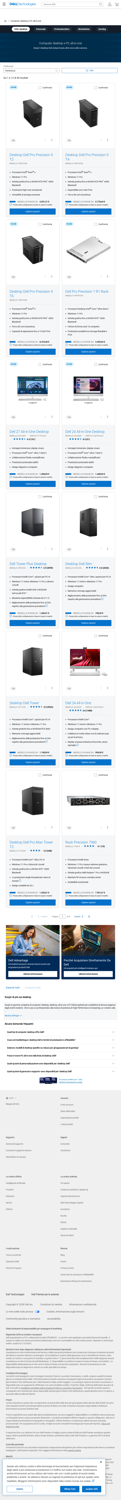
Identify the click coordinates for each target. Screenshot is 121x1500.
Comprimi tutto (33, 987)
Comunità (65, 1144)
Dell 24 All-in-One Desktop (85, 432)
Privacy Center (67, 1268)
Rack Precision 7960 (81, 842)
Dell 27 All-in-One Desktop (29, 432)
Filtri (91, 70)
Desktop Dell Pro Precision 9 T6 (31, 293)
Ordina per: (9, 66)
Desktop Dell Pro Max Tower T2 (31, 844)
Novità (63, 1216)
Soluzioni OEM (12, 1261)
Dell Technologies (15, 1294)
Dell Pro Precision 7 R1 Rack (86, 291)
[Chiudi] (101, 1462)
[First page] (32, 916)
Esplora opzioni (33, 211)
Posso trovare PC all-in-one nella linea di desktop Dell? (31, 1055)
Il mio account (66, 1105)
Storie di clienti (67, 1235)
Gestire (19, 1489)
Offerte (9, 1209)
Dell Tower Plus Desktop (28, 564)
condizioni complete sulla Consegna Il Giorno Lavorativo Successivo (51, 1388)
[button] (109, 4)
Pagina (55, 916)
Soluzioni (10, 1196)
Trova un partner (13, 1255)
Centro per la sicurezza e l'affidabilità (77, 1274)
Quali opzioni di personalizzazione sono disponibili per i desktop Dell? (38, 1063)
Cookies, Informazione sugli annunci (65, 1311)
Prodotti (9, 1189)
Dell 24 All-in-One (78, 703)
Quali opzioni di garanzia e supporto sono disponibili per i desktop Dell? (39, 1071)
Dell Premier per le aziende (45, 1294)
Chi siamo (65, 1183)
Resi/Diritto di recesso (16, 1157)
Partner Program (13, 1268)
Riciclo (63, 1222)
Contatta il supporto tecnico (18, 1150)
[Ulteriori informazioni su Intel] (48, 1079)
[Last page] (89, 916)
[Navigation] (4, 4)
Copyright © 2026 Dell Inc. (19, 1304)
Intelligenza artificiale (15, 1183)
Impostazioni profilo (69, 1118)
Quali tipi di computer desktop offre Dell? (25, 1032)
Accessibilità (53, 1318)
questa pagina (74, 1450)
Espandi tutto (13, 987)
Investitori (65, 1209)
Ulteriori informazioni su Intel (70, 1082)
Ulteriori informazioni (32, 974)
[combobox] (72, 4)
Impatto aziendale (68, 1229)
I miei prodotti (66, 1124)
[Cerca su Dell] (100, 4)
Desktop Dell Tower (24, 703)
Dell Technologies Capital (71, 1203)
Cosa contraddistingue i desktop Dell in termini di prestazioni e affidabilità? (41, 1040)
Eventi (63, 1261)
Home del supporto (14, 1144)
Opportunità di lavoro (70, 1196)
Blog (62, 1255)
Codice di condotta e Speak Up (74, 1189)
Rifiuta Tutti (69, 1489)
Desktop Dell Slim (78, 564)
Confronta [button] (47, 87)
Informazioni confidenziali (82, 1304)
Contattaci (65, 1150)
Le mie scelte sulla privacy (20, 1311)
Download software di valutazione (76, 1281)
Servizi (9, 1203)
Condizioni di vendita (51, 1304)
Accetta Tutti (92, 1489)
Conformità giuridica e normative (23, 1318)
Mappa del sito (12, 1104)
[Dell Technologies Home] (23, 4)
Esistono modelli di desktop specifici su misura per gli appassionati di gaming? (43, 1048)
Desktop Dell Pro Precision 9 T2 (31, 157)
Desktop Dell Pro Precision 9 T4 (86, 157)
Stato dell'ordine (67, 1111)
